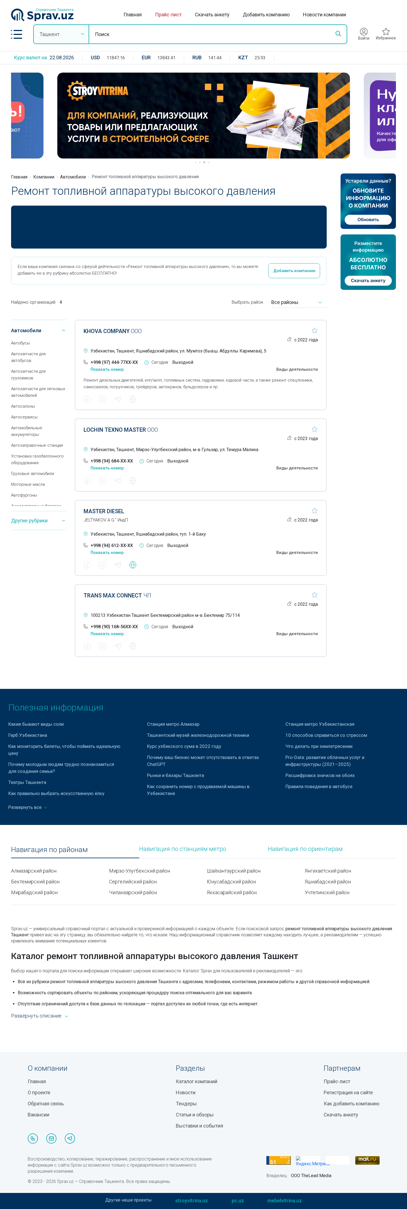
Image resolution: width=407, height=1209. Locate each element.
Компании (43, 177)
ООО (113, 331)
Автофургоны (24, 495)
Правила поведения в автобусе (318, 786)
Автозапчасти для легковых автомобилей (38, 392)
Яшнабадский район (328, 882)
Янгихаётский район (328, 871)
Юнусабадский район (231, 882)
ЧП (117, 595)
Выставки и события (199, 1126)
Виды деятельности (297, 369)
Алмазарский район (33, 871)
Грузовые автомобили (32, 473)
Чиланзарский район (133, 892)
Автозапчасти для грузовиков (28, 374)
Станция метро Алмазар (173, 724)
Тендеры (186, 1103)
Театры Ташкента (27, 782)
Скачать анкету (212, 14)
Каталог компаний (196, 1081)
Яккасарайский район (232, 892)
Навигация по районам (49, 850)
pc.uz (238, 1200)
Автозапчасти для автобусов (28, 357)
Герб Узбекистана (27, 735)
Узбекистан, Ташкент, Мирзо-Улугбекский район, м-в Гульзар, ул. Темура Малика (174, 449)
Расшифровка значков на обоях (320, 775)
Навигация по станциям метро (182, 849)
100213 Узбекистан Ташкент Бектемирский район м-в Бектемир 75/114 (165, 615)
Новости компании (324, 14)
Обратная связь (46, 1103)
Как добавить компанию (351, 1103)
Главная (132, 14)
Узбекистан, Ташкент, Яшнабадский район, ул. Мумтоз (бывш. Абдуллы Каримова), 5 (178, 351)
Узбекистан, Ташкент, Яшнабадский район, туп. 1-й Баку (148, 534)
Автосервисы (24, 417)
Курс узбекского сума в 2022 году (184, 746)
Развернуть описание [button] (36, 1016)
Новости (185, 1092)
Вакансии (38, 1115)
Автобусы (20, 343)
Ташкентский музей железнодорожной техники (198, 735)
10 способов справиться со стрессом (326, 735)
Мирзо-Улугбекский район (139, 871)
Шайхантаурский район (234, 871)
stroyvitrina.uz (191, 1200)
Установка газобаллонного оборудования (37, 459)
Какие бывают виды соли (36, 724)
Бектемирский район (35, 882)
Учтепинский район (327, 892)
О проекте (39, 1092)
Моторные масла (28, 484)
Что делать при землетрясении (318, 746)
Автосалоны (23, 406)
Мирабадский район (34, 892)
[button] (16, 34)
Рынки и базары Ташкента (175, 775)
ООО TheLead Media (311, 1175)
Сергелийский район (133, 882)
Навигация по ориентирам (305, 849)
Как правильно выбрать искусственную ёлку (56, 793)
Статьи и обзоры (195, 1115)
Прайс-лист (168, 14)
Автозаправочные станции (37, 445)
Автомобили (73, 177)
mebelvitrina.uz (284, 1200)
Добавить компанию (266, 14)
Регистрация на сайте (348, 1092)
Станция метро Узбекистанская (319, 724)
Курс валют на (30, 57)
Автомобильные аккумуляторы (26, 431)
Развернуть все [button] (25, 807)
